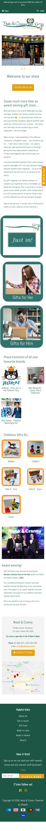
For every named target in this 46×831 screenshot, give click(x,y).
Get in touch (23, 720)
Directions (24, 652)
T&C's (23, 770)
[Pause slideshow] (43, 68)
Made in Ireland (23, 735)
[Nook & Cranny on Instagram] (25, 790)
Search (23, 740)
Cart (42, 11)
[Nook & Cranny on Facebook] (20, 790)
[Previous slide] (16, 68)
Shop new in (23, 87)
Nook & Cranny (27, 800)
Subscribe (31, 776)
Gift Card (23, 725)
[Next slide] (30, 68)
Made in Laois (23, 730)
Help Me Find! (44, 175)
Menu (6, 11)
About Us (23, 716)
